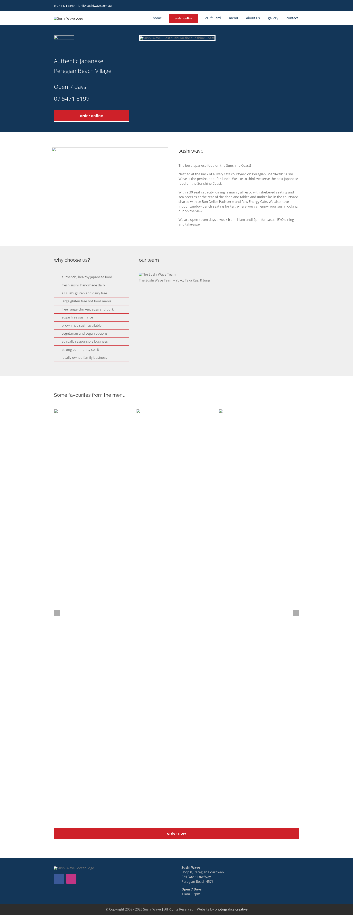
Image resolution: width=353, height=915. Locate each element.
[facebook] (291, 5)
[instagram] (298, 5)
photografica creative (231, 909)
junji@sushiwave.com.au (95, 6)
